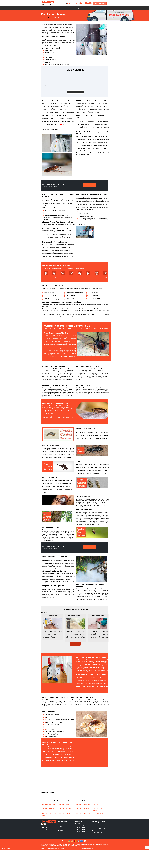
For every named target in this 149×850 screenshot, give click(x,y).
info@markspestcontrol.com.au (47, 829)
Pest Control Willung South (83, 813)
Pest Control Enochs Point (48, 804)
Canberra (61, 827)
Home (63, 8)
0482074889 (79, 3)
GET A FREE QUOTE (100, 3)
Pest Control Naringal (64, 813)
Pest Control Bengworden (65, 804)
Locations (67, 8)
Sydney (61, 830)
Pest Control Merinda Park (83, 804)
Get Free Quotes (89, 185)
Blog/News (79, 8)
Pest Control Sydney (81, 829)
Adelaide (61, 825)
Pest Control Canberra (81, 827)
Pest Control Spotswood (48, 808)
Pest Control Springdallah (65, 808)
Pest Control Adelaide (81, 831)
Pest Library (73, 8)
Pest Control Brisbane (81, 825)
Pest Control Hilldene (98, 813)
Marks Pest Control (52, 848)
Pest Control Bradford (98, 804)
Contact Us (85, 8)
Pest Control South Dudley (83, 808)
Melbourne (62, 829)
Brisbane (61, 826)
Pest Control (47, 17)
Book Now (75, 644)
